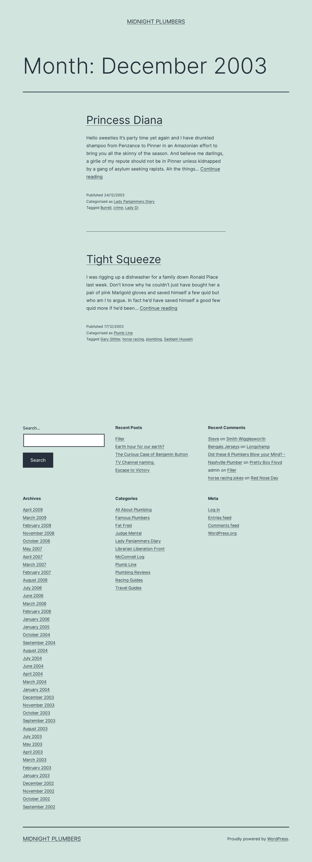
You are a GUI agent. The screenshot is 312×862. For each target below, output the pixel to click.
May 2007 (32, 548)
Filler (119, 438)
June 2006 (33, 595)
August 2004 (35, 650)
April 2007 (32, 556)
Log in (214, 509)
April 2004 (33, 673)
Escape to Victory (132, 470)
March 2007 (34, 564)
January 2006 (36, 619)
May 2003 (32, 744)
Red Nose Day (264, 477)
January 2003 (36, 775)
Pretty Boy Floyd (266, 462)
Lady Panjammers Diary (134, 201)
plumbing (154, 339)
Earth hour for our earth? (139, 446)
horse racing (133, 339)
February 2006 (37, 611)
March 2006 (34, 603)
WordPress (277, 838)
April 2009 (33, 509)
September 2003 (39, 720)
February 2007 (37, 572)
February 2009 (37, 525)
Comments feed (223, 525)
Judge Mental (128, 533)
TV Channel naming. (135, 462)
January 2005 (36, 626)
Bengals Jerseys (223, 446)
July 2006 (32, 587)
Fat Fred (123, 525)
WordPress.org (222, 533)
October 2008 (36, 541)
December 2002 (38, 783)
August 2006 (35, 580)
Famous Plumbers (132, 517)
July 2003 (32, 736)
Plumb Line (123, 333)
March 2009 (34, 517)
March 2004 (35, 681)
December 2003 (38, 697)
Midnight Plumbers (156, 21)
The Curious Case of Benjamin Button (151, 454)
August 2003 (35, 728)
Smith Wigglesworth (246, 438)
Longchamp (258, 446)
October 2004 (36, 634)
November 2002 (38, 791)
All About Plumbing (133, 509)
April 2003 (33, 752)
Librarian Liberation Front (140, 548)
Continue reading (158, 308)
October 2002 (36, 798)
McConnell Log (129, 556)
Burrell (105, 207)
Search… (31, 428)
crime (118, 207)
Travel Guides (128, 587)
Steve (213, 438)
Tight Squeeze (123, 259)
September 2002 (39, 806)
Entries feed (219, 517)
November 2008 (38, 533)
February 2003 (37, 767)
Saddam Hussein (178, 339)
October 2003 (36, 712)
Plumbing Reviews (132, 572)
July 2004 (32, 658)
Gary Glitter (110, 339)
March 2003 (34, 759)
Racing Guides (129, 580)
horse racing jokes (225, 477)
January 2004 (36, 689)
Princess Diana (124, 120)
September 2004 (39, 642)
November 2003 (38, 705)
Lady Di (131, 207)
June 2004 (33, 666)
